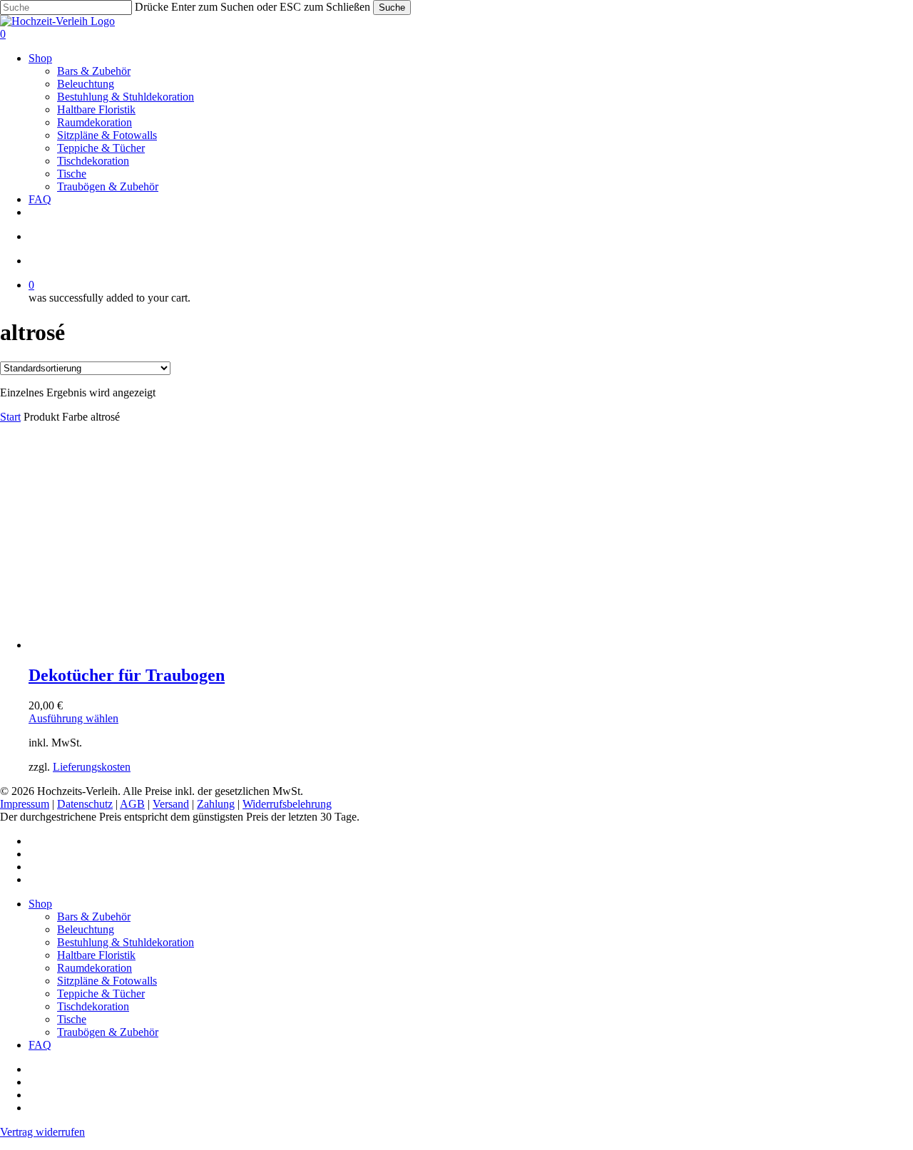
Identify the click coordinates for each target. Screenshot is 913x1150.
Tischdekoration (93, 1006)
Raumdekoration (94, 968)
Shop (40, 904)
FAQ (40, 1045)
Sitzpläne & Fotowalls (107, 981)
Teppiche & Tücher (101, 993)
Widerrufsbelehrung (287, 804)
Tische (71, 1019)
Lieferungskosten (92, 767)
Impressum (24, 804)
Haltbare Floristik (96, 955)
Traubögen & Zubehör (107, 1032)
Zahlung (216, 804)
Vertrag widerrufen (42, 1132)
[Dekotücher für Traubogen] (136, 645)
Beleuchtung (85, 929)
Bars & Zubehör (94, 916)
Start (10, 417)
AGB (132, 804)
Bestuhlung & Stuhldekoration (125, 942)
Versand (171, 804)
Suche (392, 7)
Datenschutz (85, 804)
